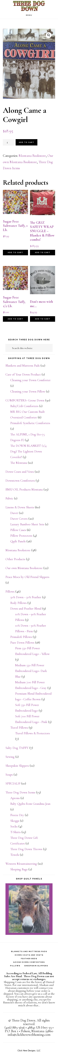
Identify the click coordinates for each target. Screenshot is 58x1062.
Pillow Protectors (21, 536)
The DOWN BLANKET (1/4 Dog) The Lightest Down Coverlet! (28, 451)
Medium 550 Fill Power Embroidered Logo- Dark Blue (31, 671)
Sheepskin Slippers (17, 766)
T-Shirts (15, 832)
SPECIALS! (12, 783)
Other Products (15, 559)
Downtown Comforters (20, 481)
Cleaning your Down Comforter (30, 380)
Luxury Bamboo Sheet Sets (27, 524)
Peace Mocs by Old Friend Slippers (27, 577)
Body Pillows (18, 603)
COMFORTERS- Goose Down (24, 400)
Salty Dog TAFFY (17, 748)
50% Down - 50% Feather (25, 597)
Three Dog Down (29, 5)
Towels (14, 855)
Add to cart (26, 142)
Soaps (9, 775)
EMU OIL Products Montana (24, 489)
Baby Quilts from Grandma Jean (30, 804)
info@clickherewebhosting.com (29, 1035)
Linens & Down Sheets (19, 507)
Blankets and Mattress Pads (22, 366)
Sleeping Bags (19, 869)
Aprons (15, 798)
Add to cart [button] (15, 252)
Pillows (10, 592)
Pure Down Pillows (22, 643)
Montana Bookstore (32, 156)
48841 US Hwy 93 (39, 1027)
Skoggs (14, 821)
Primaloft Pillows (21, 637)
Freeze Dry (17, 815)
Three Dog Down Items (20, 792)
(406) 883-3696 (15, 1027)
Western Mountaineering (21, 864)
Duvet (14, 513)
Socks (14, 826)
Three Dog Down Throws (26, 849)
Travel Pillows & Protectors (32, 733)
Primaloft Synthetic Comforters (30, 423)
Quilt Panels (18, 541)
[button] (49, 35)
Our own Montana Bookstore (24, 568)
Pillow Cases (18, 530)
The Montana (18, 463)
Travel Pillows (19, 728)
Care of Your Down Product (23, 374)
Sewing (10, 757)
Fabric (9, 498)
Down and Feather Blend (25, 609)
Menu (29, 15)
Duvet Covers (19, 519)
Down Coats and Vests (19, 472)
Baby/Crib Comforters (24, 406)
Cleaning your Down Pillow (27, 391)
